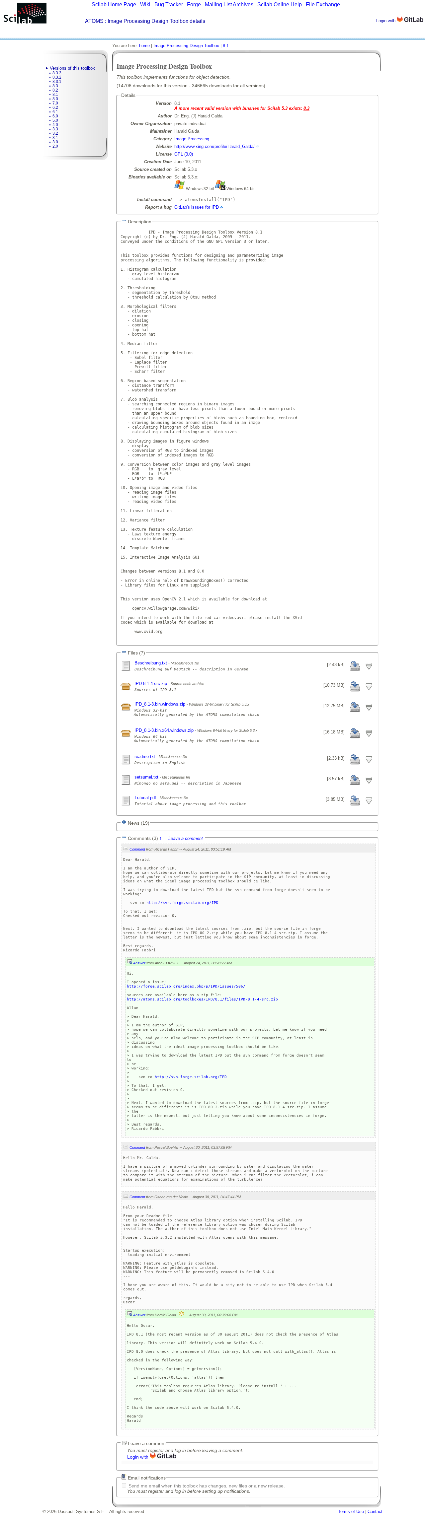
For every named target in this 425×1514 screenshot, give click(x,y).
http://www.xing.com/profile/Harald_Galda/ (214, 146)
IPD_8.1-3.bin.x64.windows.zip (164, 730)
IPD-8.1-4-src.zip (151, 683)
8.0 (55, 99)
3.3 (55, 129)
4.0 (55, 125)
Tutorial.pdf (145, 797)
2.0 (55, 146)
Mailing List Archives (229, 4)
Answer (139, 963)
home (144, 45)
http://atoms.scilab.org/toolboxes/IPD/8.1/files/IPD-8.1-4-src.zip (202, 999)
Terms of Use (351, 1511)
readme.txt (145, 756)
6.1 (55, 112)
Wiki (145, 4)
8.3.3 (56, 73)
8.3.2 (56, 77)
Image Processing (191, 138)
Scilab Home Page (114, 4)
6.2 (55, 107)
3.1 (55, 138)
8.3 (55, 86)
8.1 (55, 95)
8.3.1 (56, 82)
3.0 (55, 142)
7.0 (55, 103)
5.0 (55, 120)
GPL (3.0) (183, 154)
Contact (375, 1511)
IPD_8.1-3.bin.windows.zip (160, 704)
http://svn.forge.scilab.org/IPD (182, 903)
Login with (386, 20)
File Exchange (323, 4)
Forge (194, 4)
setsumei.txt (147, 777)
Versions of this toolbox (72, 68)
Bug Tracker (168, 4)
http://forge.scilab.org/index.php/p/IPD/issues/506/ (186, 986)
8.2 (55, 90)
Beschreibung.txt (151, 662)
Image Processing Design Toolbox (186, 45)
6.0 (55, 116)
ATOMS (94, 21)
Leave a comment (185, 838)
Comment (137, 849)
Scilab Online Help (279, 4)
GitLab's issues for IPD (196, 207)
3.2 (55, 133)
